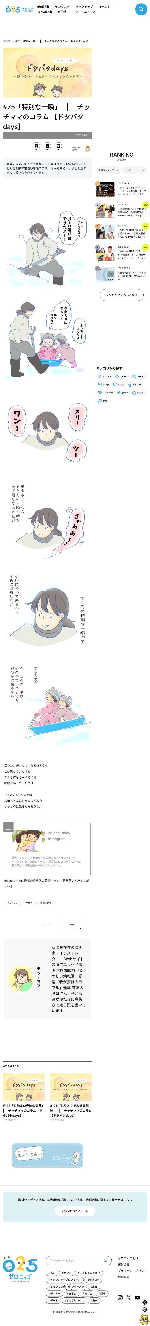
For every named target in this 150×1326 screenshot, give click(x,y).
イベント (104, 7)
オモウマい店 (58, 1286)
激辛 (95, 1300)
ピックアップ (84, 7)
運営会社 (124, 1264)
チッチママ (12, 903)
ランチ (105, 384)
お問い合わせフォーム (75, 1210)
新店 (103, 1293)
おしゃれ (141, 392)
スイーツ (124, 376)
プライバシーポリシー (132, 1271)
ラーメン (141, 376)
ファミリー (107, 392)
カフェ (120, 384)
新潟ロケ (94, 1279)
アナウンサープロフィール (65, 1279)
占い (75, 12)
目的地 (62, 12)
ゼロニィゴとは (128, 1258)
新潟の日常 (45, 903)
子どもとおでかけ (90, 1272)
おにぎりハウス (75, 1300)
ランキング (62, 7)
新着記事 (43, 7)
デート (125, 392)
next (71, 924)
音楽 (104, 400)
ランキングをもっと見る (122, 295)
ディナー (136, 384)
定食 (94, 1286)
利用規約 (124, 1277)
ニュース (90, 12)
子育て (29, 903)
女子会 (72, 1293)
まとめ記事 (44, 12)
